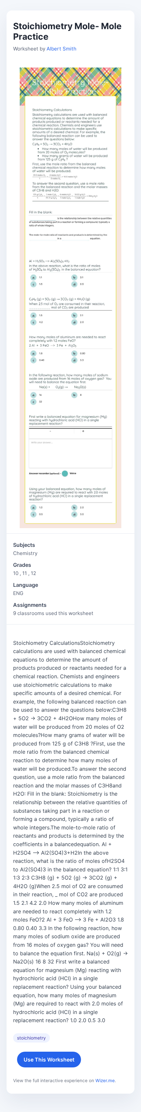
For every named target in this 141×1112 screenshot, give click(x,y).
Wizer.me (105, 1080)
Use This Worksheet (49, 1059)
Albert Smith (61, 49)
